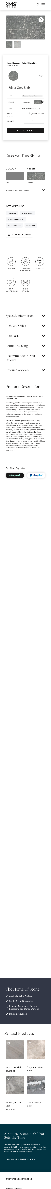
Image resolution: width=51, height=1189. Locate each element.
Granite (9, 421)
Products (16, 63)
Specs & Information (20, 316)
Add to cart (25, 130)
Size (10, 108)
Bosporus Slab (13, 1067)
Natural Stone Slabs (29, 63)
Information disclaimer (17, 190)
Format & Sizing (17, 346)
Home (9, 63)
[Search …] (38, 5)
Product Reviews (17, 370)
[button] (41, 19)
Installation (13, 336)
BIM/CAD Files (16, 326)
